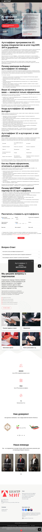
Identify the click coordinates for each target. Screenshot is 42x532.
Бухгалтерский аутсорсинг (26, 497)
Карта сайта (33, 525)
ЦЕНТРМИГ (7, 1)
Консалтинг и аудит (25, 498)
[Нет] (40, 528)
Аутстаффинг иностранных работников (28, 494)
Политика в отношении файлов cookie (24, 525)
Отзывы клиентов (4, 509)
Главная (3, 13)
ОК (21, 530)
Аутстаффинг (8, 13)
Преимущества (4, 510)
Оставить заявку (21, 271)
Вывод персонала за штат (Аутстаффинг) (29, 493)
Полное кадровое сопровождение (27, 496)
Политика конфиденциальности (12, 525)
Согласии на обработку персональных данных (20, 234)
